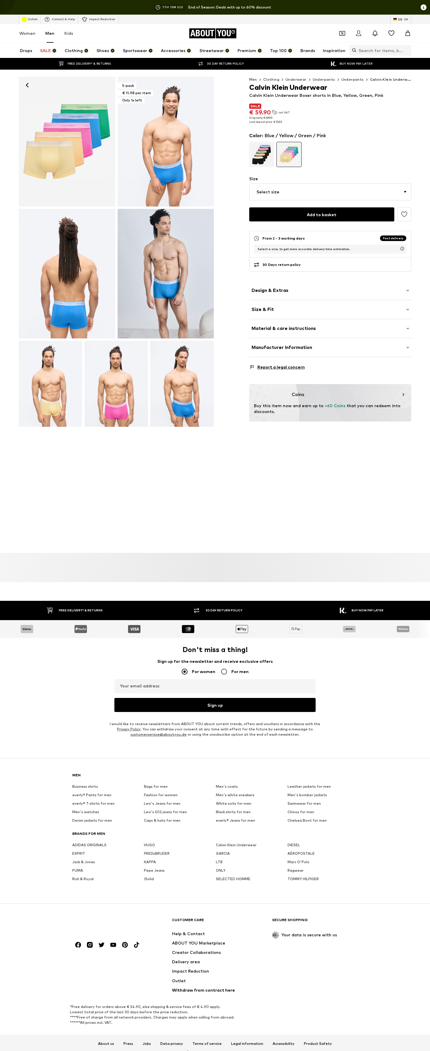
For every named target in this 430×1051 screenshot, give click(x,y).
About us (106, 1044)
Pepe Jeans (154, 870)
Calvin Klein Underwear (236, 845)
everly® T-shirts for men (93, 803)
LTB (219, 862)
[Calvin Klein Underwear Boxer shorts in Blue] (67, 274)
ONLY (221, 870)
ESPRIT (78, 854)
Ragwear (296, 870)
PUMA (77, 870)
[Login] (358, 33)
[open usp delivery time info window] (402, 248)
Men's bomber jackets (307, 795)
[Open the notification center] (375, 33)
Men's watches (85, 812)
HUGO (149, 845)
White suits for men (233, 803)
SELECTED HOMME (233, 879)
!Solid (149, 879)
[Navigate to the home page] (104, 922)
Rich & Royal (83, 879)
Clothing (271, 79)
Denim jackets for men (92, 820)
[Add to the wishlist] (404, 214)
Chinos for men (301, 812)
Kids (68, 33)
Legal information (247, 1044)
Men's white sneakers (235, 795)
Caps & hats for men (162, 820)
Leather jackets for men (309, 787)
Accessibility (284, 1044)
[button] (330, 191)
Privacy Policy (128, 729)
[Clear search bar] (407, 50)
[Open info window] (423, 7)
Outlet (32, 19)
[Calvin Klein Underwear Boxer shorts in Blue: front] (67, 142)
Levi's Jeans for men (162, 803)
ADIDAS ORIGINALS (89, 845)
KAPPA (150, 862)
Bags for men (156, 787)
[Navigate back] (27, 85)
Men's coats (227, 787)
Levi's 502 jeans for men (165, 812)
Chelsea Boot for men (307, 820)
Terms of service (207, 1044)
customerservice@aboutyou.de (158, 734)
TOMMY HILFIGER (303, 879)
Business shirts (85, 787)
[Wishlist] (391, 33)
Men (49, 33)
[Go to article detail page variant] (261, 154)
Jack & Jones (83, 862)
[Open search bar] (352, 50)
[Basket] (407, 33)
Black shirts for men (233, 812)
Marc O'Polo (298, 862)
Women (27, 33)
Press (128, 1044)
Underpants (324, 79)
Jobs (146, 1044)
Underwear (296, 79)
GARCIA (223, 854)
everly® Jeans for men (235, 820)
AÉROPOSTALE (301, 854)
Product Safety (318, 1044)
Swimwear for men (304, 803)
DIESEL (294, 845)
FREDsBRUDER (157, 854)
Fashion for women (161, 795)
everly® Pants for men (91, 795)
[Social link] (78, 945)
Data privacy (171, 1044)
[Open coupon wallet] (342, 33)
